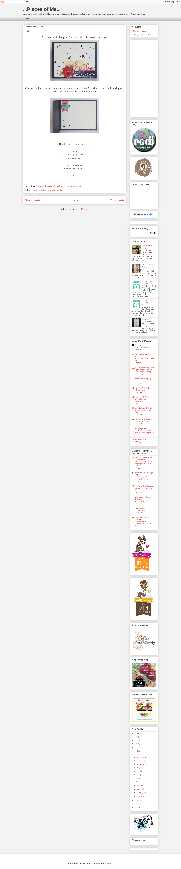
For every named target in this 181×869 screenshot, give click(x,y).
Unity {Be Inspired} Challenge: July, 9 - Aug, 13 (144, 522)
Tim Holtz (138, 345)
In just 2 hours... (140, 390)
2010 (136, 807)
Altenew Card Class (141, 421)
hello (28, 31)
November (141, 757)
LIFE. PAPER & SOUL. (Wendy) (142, 441)
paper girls (56, 189)
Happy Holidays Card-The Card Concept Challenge (143, 371)
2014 (136, 751)
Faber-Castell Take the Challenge (143, 498)
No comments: (73, 185)
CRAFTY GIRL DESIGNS (143, 397)
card (35, 189)
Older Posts (117, 200)
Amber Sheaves (140, 31)
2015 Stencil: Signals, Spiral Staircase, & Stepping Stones (144, 432)
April (139, 786)
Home (28, 19)
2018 (136, 737)
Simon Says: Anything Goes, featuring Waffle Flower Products (144, 463)
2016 (136, 744)
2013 (136, 754)
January (140, 796)
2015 (136, 747)
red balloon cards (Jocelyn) (144, 408)
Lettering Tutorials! (141, 501)
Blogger (108, 863)
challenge (44, 189)
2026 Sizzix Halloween (142, 347)
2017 (136, 740)
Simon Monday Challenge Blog (144, 474)
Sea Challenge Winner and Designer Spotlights (144, 478)
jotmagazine (139, 508)
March (139, 789)
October (140, 761)
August (139, 768)
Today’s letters (140, 381)
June (138, 775)
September (141, 764)
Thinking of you (147, 265)
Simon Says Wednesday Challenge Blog (143, 458)
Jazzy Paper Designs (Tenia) (144, 367)
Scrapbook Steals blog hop (148, 282)
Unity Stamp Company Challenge (142, 518)
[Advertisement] (142, 78)
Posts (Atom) (81, 208)
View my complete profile (141, 34)
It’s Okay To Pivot (140, 510)
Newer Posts (32, 200)
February (140, 793)
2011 (136, 804)
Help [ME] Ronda (141, 428)
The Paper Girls (76, 37)
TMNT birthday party (147, 247)
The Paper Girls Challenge (144, 486)
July (138, 771)
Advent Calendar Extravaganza (140, 400)
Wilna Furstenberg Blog (143, 379)
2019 (136, 733)
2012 (136, 800)
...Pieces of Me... (42, 9)
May (138, 778)
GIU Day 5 (145, 319)
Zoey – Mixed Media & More (143, 355)
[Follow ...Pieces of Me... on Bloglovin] (142, 215)
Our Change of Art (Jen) (143, 419)
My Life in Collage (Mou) (144, 388)
